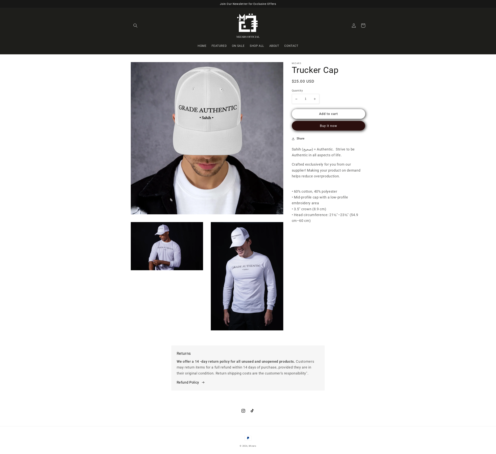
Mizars (252, 446)
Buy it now (328, 126)
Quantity (297, 90)
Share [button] (301, 138)
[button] (135, 25)
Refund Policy (188, 382)
